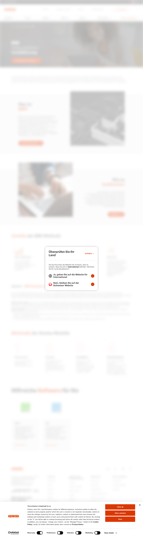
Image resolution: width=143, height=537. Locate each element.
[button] (71, 275)
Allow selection (120, 513)
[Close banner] (139, 505)
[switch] (60, 532)
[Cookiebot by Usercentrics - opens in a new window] (13, 532)
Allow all (120, 507)
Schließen (88, 253)
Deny (120, 519)
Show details (109, 533)
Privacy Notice (77, 524)
